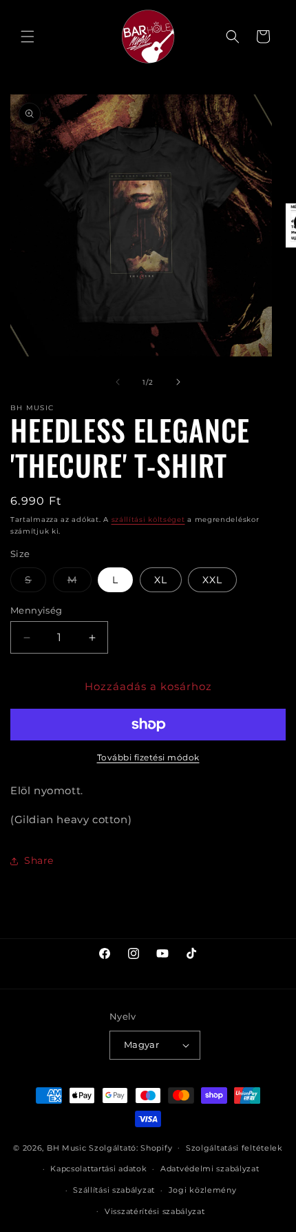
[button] (27, 36)
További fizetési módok (148, 757)
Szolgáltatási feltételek (234, 1148)
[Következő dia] (178, 382)
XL (160, 580)
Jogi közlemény (203, 1190)
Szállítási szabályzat (114, 1190)
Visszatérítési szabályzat (155, 1211)
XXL (212, 580)
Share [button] (39, 860)
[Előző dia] (118, 382)
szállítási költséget (148, 519)
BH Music (67, 1147)
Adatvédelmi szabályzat (209, 1168)
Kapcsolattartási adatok (98, 1168)
